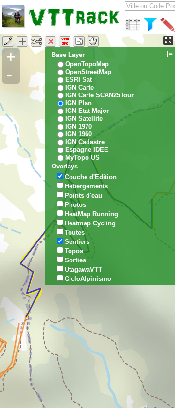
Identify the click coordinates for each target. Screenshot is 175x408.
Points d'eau (83, 195)
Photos (75, 204)
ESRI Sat (78, 79)
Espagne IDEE (86, 149)
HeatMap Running (91, 214)
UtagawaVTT (83, 269)
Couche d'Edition (91, 177)
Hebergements (86, 186)
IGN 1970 (78, 126)
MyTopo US (82, 157)
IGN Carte (79, 87)
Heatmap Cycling (90, 223)
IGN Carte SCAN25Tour (99, 95)
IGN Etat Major (87, 110)
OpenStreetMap (88, 71)
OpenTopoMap (87, 64)
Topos (74, 251)
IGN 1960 (78, 134)
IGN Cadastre (85, 142)
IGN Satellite (84, 118)
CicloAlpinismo (88, 278)
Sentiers (77, 241)
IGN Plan (78, 103)
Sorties (75, 260)
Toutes (75, 232)
